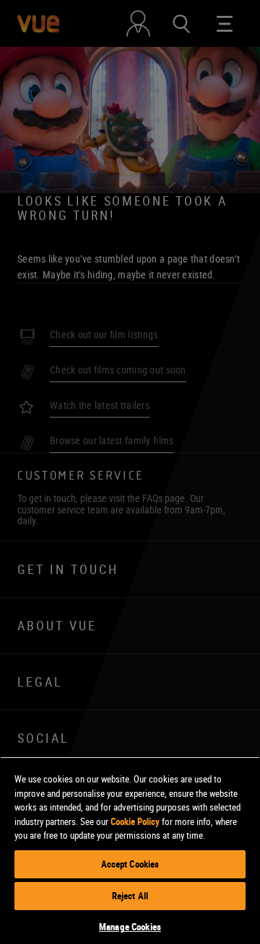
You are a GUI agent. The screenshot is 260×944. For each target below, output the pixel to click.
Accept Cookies (130, 863)
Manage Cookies (130, 926)
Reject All (130, 895)
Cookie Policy (135, 821)
